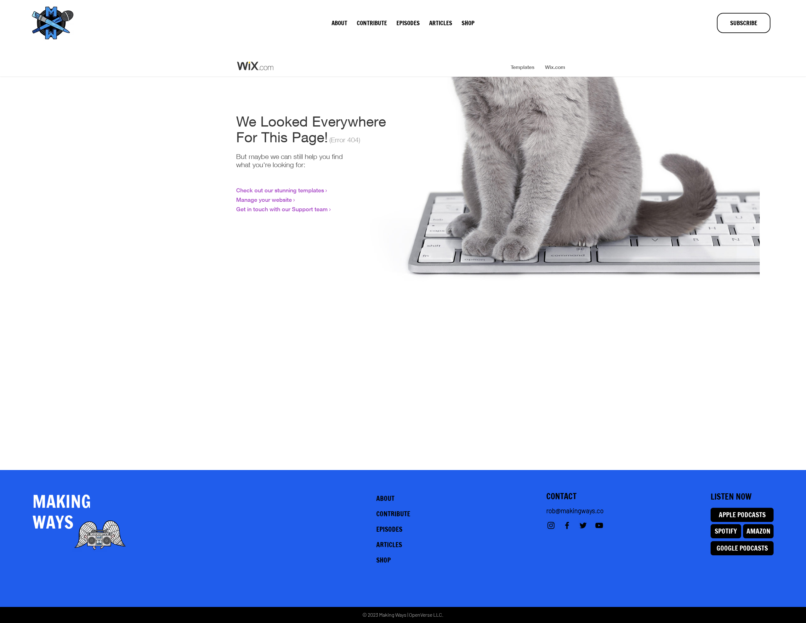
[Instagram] (551, 525)
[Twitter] (583, 525)
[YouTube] (599, 525)
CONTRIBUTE (393, 513)
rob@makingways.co (575, 510)
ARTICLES (389, 544)
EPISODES (389, 529)
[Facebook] (567, 525)
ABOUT (385, 498)
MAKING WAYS (61, 511)
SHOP (383, 560)
